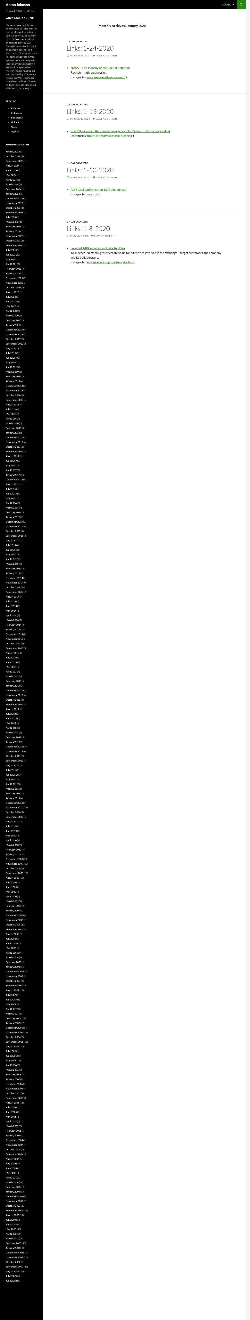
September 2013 (14, 648)
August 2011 (12, 765)
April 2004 (11, 1177)
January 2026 (13, 151)
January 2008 (13, 966)
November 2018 (14, 390)
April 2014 (11, 615)
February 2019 (13, 376)
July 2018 (11, 409)
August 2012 (12, 709)
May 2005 (11, 1116)
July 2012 (11, 713)
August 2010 (12, 821)
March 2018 (12, 423)
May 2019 (11, 362)
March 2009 (12, 901)
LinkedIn (15, 122)
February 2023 (13, 226)
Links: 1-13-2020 (90, 111)
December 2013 (14, 634)
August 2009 (12, 877)
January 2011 (13, 798)
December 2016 (14, 479)
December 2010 (14, 802)
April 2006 (11, 1065)
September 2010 (14, 816)
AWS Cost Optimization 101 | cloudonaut (98, 189)
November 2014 (14, 582)
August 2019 (12, 348)
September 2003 (14, 1210)
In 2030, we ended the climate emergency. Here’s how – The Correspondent (120, 131)
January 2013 (13, 685)
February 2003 (13, 1243)
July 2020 (11, 296)
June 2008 (11, 943)
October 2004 (13, 1149)
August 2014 (12, 596)
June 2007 (11, 999)
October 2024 (13, 156)
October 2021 (13, 240)
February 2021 (13, 268)
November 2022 (14, 235)
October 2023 (13, 207)
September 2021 (14, 245)
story (104, 135)
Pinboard (16, 108)
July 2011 (11, 770)
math (121, 77)
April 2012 (11, 727)
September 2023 (14, 212)
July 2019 (11, 353)
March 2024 (12, 184)
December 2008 (14, 915)
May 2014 (11, 610)
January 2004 (13, 1191)
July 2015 (11, 545)
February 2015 (13, 568)
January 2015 (13, 573)
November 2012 (14, 695)
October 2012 (13, 699)
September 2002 (14, 1266)
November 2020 (14, 282)
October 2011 (13, 755)
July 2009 (11, 882)
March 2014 (12, 620)
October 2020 (13, 287)
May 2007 (11, 1004)
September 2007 (14, 985)
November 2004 (14, 1144)
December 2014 (14, 577)
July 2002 (11, 1276)
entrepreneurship (98, 262)
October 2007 (13, 980)
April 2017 (11, 470)
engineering (110, 77)
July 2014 (11, 601)
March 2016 (12, 507)
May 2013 (11, 666)
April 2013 (11, 671)
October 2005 (13, 1093)
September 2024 (14, 160)
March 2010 (12, 844)
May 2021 (11, 259)
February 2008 (13, 962)
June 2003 (11, 1224)
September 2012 (14, 704)
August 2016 (12, 484)
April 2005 (11, 1121)
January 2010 (13, 854)
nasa (90, 77)
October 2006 (13, 1037)
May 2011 (11, 779)
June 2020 (11, 301)
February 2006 (13, 1074)
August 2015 (12, 540)
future (91, 135)
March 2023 (12, 221)
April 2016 (11, 502)
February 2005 (13, 1130)
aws (89, 194)
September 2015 (14, 535)
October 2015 (13, 531)
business (116, 262)
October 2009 (13, 868)
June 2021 (11, 254)
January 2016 (13, 517)
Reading (226, 4)
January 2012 (13, 741)
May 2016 (11, 498)
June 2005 (11, 1112)
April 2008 (11, 952)
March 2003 (12, 1238)
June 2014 (11, 606)
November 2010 (14, 807)
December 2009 (14, 859)
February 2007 (13, 1018)
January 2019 (13, 381)
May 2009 (11, 891)
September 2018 (14, 399)
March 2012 (12, 732)
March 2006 (12, 1069)
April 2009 (11, 896)
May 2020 (11, 306)
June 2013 (11, 662)
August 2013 (12, 652)
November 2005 (14, 1088)
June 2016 (11, 493)
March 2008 (12, 957)
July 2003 (11, 1219)
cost (96, 194)
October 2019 (13, 339)
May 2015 (11, 554)
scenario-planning (120, 135)
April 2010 (11, 840)
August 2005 (12, 1102)
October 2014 (13, 587)
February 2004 (13, 1187)
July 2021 (11, 250)
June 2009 (11, 887)
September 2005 (14, 1097)
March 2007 (12, 1013)
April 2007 (11, 1008)
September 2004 (14, 1154)
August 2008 (12, 934)
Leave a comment (106, 55)
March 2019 (12, 371)
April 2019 (11, 367)
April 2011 (11, 784)
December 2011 (14, 746)
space (98, 77)
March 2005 (12, 1126)
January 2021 (13, 273)
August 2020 (12, 292)
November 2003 (14, 1201)
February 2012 (13, 737)
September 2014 (14, 592)
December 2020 (14, 278)
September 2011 (14, 760)
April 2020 (11, 310)
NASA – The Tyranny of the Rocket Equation (100, 67)
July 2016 (11, 488)
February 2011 (13, 793)
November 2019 (14, 334)
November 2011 (14, 751)
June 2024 (11, 170)
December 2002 (14, 1252)
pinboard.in (18, 39)
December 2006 (14, 1027)
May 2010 (11, 835)
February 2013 (13, 681)
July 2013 (11, 657)
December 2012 (14, 690)
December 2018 (14, 385)
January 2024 (13, 193)
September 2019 (14, 343)
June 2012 (11, 718)
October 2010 (13, 812)
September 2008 (14, 929)
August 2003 (12, 1215)
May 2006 (11, 1060)
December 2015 (14, 521)
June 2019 (11, 357)
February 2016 (13, 512)
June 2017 (11, 460)
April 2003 (11, 1233)
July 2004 (11, 1163)
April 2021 (11, 264)
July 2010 (11, 826)
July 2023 (11, 217)
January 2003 (13, 1247)
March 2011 (12, 788)
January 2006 (13, 1079)
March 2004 (12, 1182)
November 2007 (14, 976)
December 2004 (14, 1140)
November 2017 (14, 442)
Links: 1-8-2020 (88, 228)
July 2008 (11, 938)
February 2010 (13, 849)
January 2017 (13, 474)
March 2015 (12, 563)
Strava (14, 127)
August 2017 (12, 456)
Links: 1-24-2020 (90, 48)
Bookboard (17, 117)
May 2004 (11, 1172)
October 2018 (13, 395)
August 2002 (12, 1271)
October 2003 (13, 1205)
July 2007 (11, 994)
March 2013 (12, 676)
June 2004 (11, 1168)
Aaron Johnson (18, 5)
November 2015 (14, 526)
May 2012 (11, 723)
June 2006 (11, 1055)
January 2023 (13, 231)
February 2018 (13, 428)
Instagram (16, 112)
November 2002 (14, 1257)
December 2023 (14, 198)
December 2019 (14, 329)
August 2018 (12, 404)
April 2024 (11, 179)
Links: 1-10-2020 (90, 170)
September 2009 (14, 873)
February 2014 (13, 624)
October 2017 (13, 446)
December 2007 (14, 971)
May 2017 (11, 465)
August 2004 (12, 1158)
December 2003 (14, 1196)
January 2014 (13, 629)
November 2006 (14, 1032)
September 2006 (14, 1041)
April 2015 (11, 559)
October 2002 (13, 1261)
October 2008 (13, 924)
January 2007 (13, 1023)
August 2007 (12, 990)
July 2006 (11, 1051)
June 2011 (11, 774)
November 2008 (14, 919)
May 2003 (11, 1229)
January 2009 (13, 910)
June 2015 (11, 549)
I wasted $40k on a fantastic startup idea (98, 248)
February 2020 (13, 320)
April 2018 (11, 418)
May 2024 (11, 175)
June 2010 (11, 830)
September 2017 (14, 451)
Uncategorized (77, 41)
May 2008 (11, 948)
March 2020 (12, 315)
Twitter (15, 131)
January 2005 (13, 1135)
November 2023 (14, 203)
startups (128, 262)
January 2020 (13, 324)
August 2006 (12, 1046)
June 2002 (11, 1280)
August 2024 (12, 165)
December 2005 (14, 1083)
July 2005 (11, 1107)
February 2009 (13, 905)
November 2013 (14, 638)
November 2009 (14, 863)
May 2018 (11, 413)
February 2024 (13, 189)
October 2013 (13, 643)
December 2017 (14, 437)
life (98, 135)
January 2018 (13, 432)
